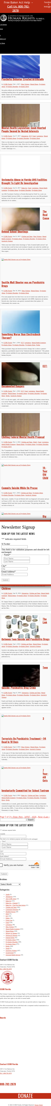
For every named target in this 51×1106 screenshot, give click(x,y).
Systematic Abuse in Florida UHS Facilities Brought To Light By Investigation (24, 181)
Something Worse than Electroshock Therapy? (21, 335)
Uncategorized (10, 952)
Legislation (40, 136)
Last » (47, 817)
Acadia (7, 894)
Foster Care (9, 920)
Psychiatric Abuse (11, 138)
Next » (41, 817)
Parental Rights (10, 937)
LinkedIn (2, 834)
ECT (30, 136)
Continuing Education (12, 909)
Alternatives (24, 136)
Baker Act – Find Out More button (16, 905)
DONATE (25, 1095)
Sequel (7, 948)
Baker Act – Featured (12, 903)
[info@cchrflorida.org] (36, 3)
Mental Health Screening (39, 342)
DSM (7, 914)
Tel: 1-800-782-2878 (6, 969)
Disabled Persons (10, 911)
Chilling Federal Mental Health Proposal (23, 437)
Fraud (34, 136)
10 (33, 817)
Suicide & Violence (7, 241)
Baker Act (24, 188)
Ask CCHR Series (11, 899)
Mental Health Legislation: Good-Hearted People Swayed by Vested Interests (24, 129)
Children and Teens (27, 236)
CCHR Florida (7, 84)
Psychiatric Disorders (12, 86)
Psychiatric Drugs (24, 86)
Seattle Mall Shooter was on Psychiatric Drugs (23, 283)
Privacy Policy (39, 1105)
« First (14, 817)
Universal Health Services (13, 955)
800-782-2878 (8, 1084)
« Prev (20, 817)
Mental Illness (34, 84)
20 (35, 817)
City (1, 851)
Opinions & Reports (11, 935)
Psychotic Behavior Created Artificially (23, 79)
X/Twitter (5, 544)
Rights (38, 345)
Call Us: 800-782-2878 (18, 8)
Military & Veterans (11, 933)
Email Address (4, 856)
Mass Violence (25, 84)
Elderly (35, 442)
